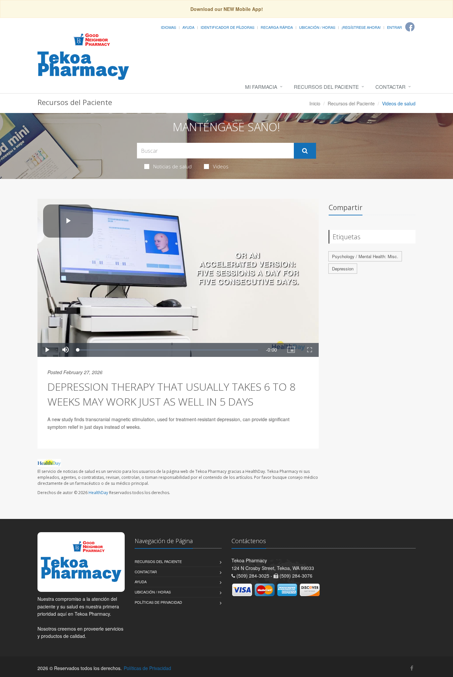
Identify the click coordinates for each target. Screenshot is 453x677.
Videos (220, 166)
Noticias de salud (172, 166)
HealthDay (98, 492)
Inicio (314, 103)
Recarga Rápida (277, 27)
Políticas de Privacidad (158, 602)
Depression (343, 268)
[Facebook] (410, 26)
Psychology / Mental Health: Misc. (365, 256)
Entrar (394, 27)
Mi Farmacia (261, 86)
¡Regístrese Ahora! (361, 27)
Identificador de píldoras (227, 27)
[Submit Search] (305, 151)
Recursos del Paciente (326, 86)
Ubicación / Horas (317, 27)
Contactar (390, 86)
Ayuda (188, 27)
